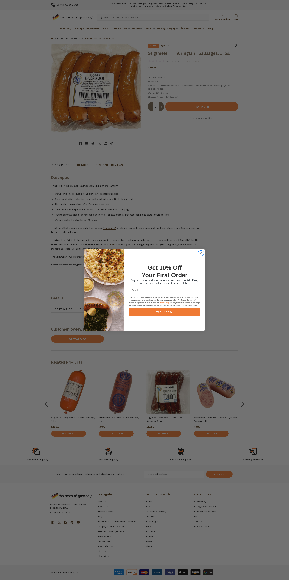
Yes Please (164, 312)
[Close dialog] (201, 253)
